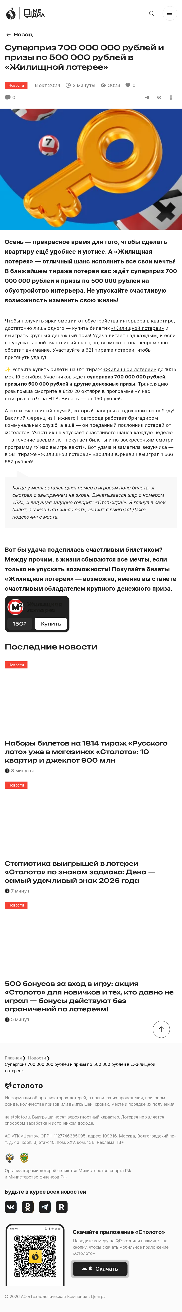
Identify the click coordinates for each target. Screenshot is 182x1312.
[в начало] (161, 1029)
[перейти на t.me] (45, 1207)
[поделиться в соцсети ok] (171, 97)
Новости (37, 1057)
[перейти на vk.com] (11, 1207)
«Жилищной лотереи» (137, 328)
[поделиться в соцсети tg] (146, 97)
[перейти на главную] (34, 13)
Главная (13, 1057)
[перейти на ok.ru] (28, 1207)
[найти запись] (152, 13)
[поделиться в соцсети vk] (159, 97)
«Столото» (17, 432)
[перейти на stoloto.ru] (11, 13)
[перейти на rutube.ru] (62, 1207)
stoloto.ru (20, 1116)
